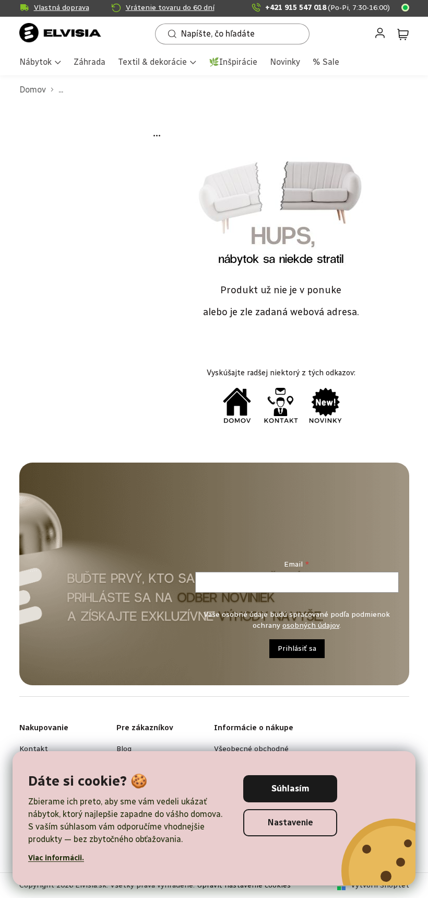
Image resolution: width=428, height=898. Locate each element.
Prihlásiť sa (297, 648)
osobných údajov (310, 625)
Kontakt (33, 748)
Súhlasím (290, 788)
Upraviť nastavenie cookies (244, 885)
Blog (124, 748)
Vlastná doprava (61, 7)
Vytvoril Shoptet (380, 885)
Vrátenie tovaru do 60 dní (170, 7)
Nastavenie (290, 822)
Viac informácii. (56, 858)
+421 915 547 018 (327, 7)
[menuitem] (40, 63)
